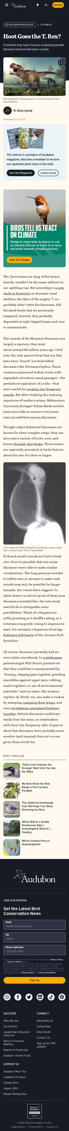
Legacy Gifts (11, 1088)
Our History (10, 1026)
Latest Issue (48, 173)
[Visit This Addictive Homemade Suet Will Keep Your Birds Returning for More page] (31, 809)
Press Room (44, 1032)
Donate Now (11, 1082)
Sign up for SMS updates (46, 1045)
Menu (6, 5)
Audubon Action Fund (17, 1055)
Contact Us (43, 1037)
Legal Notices (18, 1127)
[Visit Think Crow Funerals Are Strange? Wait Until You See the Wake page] (31, 771)
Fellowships (44, 1026)
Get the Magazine (20, 173)
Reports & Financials (16, 1050)
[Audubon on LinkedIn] (40, 997)
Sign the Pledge (19, 259)
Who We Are (11, 1020)
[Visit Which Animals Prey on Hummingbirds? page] (31, 847)
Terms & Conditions (47, 972)
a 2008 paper (52, 657)
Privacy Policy (36, 1127)
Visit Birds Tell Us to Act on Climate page (34, 228)
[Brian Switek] (7, 110)
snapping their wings (39, 702)
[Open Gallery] (60, 62)
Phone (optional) (15, 947)
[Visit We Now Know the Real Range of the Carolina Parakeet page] (31, 790)
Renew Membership (15, 1094)
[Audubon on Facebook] (17, 997)
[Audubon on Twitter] (28, 997)
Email (9, 922)
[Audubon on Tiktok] (51, 997)
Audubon (18, 5)
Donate (58, 4)
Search (46, 4)
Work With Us (45, 1020)
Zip (7, 934)
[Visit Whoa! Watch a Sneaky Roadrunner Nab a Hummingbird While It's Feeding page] (31, 828)
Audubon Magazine (20, 25)
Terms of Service (14, 961)
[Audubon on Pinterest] (61, 997)
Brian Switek (24, 110)
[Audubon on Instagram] (7, 997)
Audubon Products (15, 1077)
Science (46, 25)
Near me (38, 5)
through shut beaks (28, 444)
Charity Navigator (35, 1109)
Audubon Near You (15, 1071)
